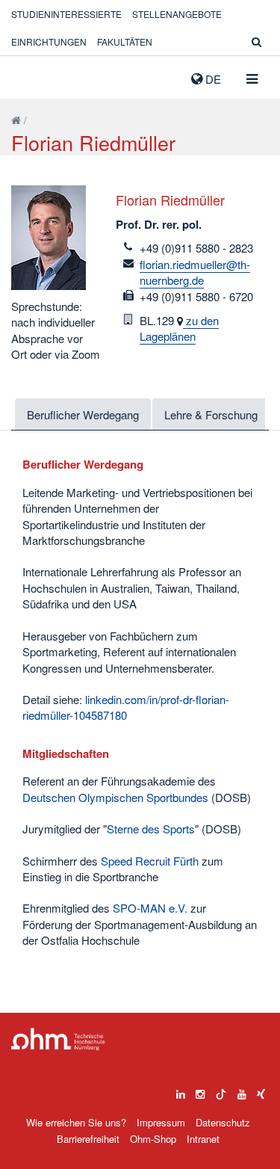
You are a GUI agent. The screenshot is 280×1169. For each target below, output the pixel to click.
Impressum (161, 1122)
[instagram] (200, 1090)
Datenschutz (223, 1122)
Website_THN (33, 75)
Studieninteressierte (66, 13)
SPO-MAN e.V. (150, 908)
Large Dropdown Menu (58, 1039)
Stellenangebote (177, 13)
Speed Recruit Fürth (150, 861)
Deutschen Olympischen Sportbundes (115, 797)
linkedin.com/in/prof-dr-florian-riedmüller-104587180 (125, 707)
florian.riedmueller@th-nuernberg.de (195, 272)
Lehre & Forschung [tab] (211, 414)
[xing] (261, 1090)
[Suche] (256, 41)
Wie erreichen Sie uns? (76, 1122)
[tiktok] (221, 1090)
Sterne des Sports (151, 828)
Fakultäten (124, 41)
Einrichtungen (49, 41)
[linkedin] (180, 1090)
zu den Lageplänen (179, 328)
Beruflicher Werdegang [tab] (83, 414)
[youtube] (241, 1090)
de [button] (211, 79)
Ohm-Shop (153, 1139)
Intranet (203, 1139)
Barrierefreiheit (88, 1139)
